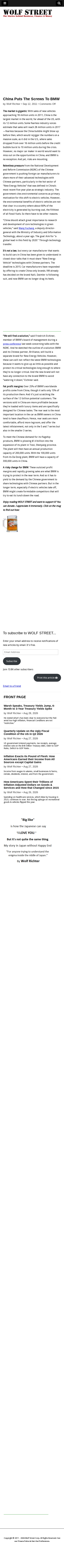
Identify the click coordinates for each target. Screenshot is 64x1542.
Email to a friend (12, 686)
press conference (12, 343)
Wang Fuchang (26, 228)
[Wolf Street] (28, 17)
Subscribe (11, 661)
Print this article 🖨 (47, 677)
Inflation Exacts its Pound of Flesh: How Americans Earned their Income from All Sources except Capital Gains (29, 759)
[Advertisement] (32, 59)
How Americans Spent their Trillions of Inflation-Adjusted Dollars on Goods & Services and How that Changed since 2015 (31, 784)
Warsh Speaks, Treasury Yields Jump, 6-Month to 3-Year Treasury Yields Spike (29, 707)
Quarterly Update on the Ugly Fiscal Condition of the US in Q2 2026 (26, 732)
